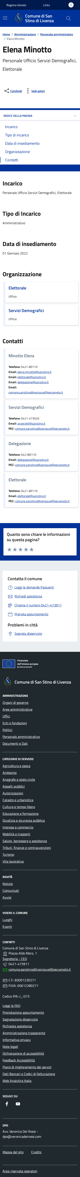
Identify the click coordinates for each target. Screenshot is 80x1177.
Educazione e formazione (21, 813)
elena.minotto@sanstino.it (34, 372)
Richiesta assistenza (17, 1026)
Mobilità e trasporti (16, 834)
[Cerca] (68, 18)
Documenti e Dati (15, 743)
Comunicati (11, 890)
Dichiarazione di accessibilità (23, 1053)
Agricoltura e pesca (16, 765)
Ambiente (10, 772)
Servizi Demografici (26, 310)
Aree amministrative (17, 709)
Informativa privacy (17, 1039)
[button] (46, 5)
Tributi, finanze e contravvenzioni (27, 847)
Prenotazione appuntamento (23, 1012)
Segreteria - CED (15, 958)
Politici (7, 729)
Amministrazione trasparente (24, 1032)
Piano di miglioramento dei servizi (27, 1067)
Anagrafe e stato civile (19, 779)
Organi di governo (15, 702)
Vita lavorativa (13, 861)
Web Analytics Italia (17, 1080)
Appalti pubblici (14, 786)
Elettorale (17, 288)
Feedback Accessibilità (19, 1060)
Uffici (6, 716)
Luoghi (7, 919)
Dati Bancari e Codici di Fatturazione (29, 1073)
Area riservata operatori (20, 1171)
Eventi (7, 926)
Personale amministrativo (21, 736)
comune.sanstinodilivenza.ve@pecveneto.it (36, 392)
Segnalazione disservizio (20, 1019)
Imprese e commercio (18, 827)
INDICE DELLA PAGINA (17, 115)
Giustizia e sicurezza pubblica (24, 820)
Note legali (10, 1046)
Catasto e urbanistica (18, 799)
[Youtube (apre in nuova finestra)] (18, 1104)
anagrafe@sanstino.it (31, 423)
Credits (36, 1152)
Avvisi (7, 897)
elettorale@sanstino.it (31, 377)
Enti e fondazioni (15, 723)
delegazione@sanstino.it (33, 382)
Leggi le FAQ (11, 1005)
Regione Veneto (16, 5)
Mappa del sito (13, 1152)
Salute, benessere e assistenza (25, 840)
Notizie (8, 883)
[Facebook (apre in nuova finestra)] (7, 1104)
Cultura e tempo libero (19, 806)
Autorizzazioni (13, 793)
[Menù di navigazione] (5, 17)
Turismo (8, 854)
